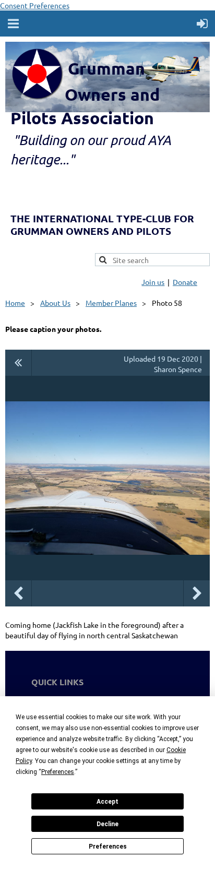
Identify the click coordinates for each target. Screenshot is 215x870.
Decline (107, 824)
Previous (18, 593)
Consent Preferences (34, 5)
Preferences (108, 846)
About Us (55, 302)
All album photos (18, 363)
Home (15, 302)
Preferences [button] (57, 772)
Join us (152, 282)
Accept (107, 801)
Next (197, 593)
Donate (185, 282)
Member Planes (111, 302)
